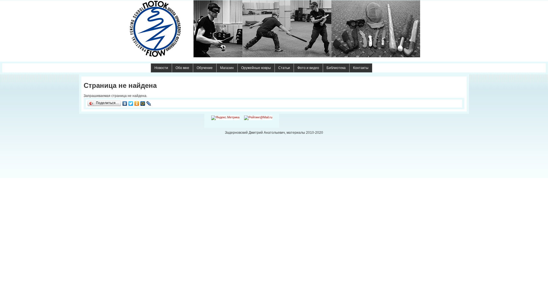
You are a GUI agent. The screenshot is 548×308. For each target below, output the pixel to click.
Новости (161, 68)
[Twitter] (131, 103)
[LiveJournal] (149, 103)
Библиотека (336, 68)
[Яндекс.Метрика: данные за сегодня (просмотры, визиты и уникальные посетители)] (225, 118)
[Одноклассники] (137, 103)
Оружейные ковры (256, 68)
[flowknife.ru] (274, 28)
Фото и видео (308, 68)
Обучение (205, 68)
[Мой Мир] (143, 103)
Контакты (360, 68)
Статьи (284, 68)
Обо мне (182, 68)
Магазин (227, 68)
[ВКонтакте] (125, 103)
